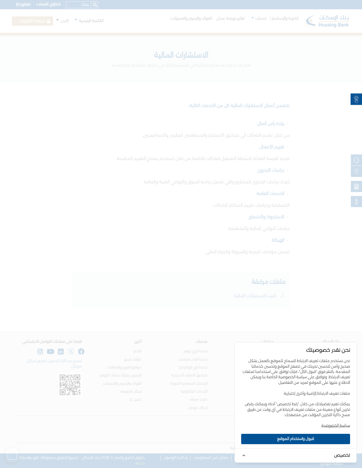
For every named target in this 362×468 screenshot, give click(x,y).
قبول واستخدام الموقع (295, 439)
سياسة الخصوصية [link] (335, 426)
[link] (356, 99)
